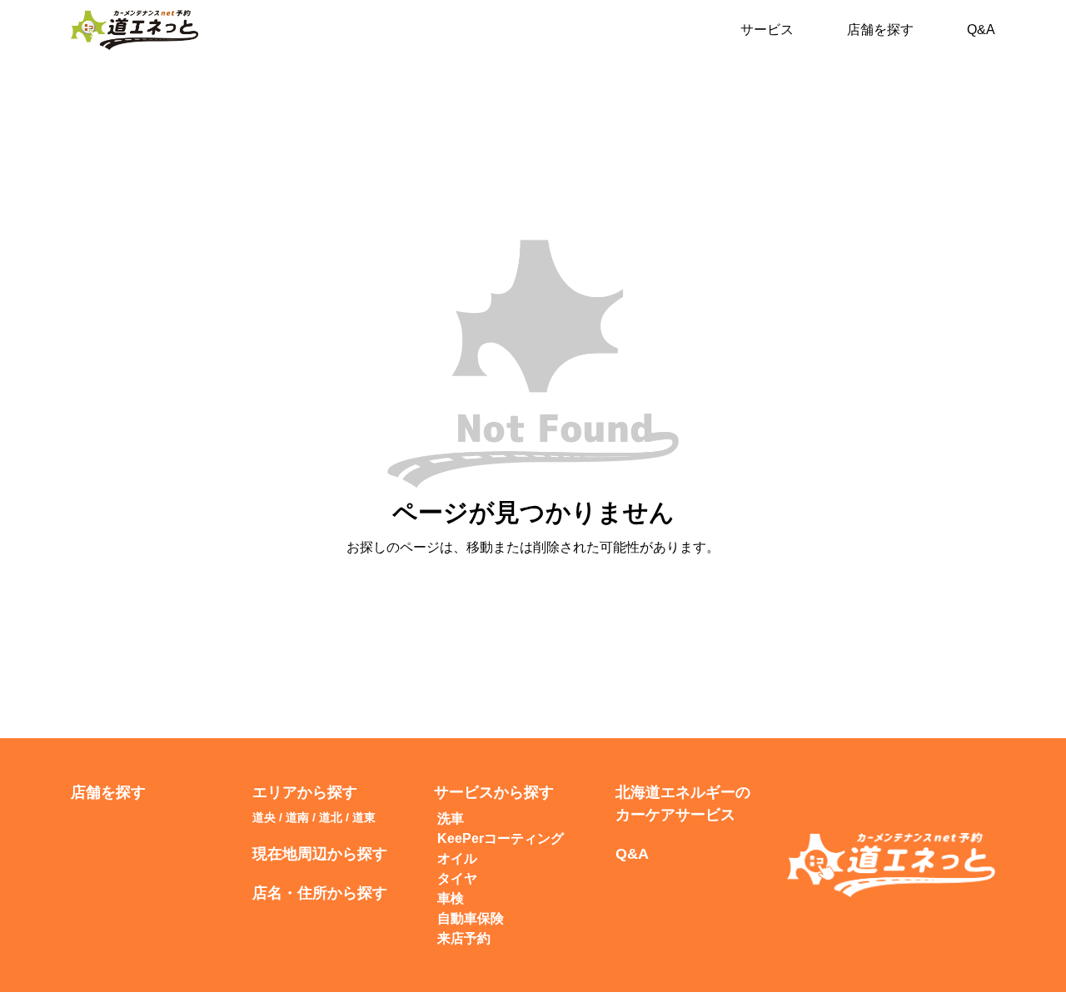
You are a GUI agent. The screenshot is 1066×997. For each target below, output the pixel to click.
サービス (767, 29)
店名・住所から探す (319, 893)
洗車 (450, 818)
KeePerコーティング (500, 838)
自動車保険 (470, 918)
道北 (330, 817)
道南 (297, 817)
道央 (264, 817)
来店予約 (464, 938)
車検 (450, 898)
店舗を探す (880, 29)
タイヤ (457, 878)
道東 (364, 817)
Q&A (981, 29)
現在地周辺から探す (319, 854)
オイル (457, 858)
